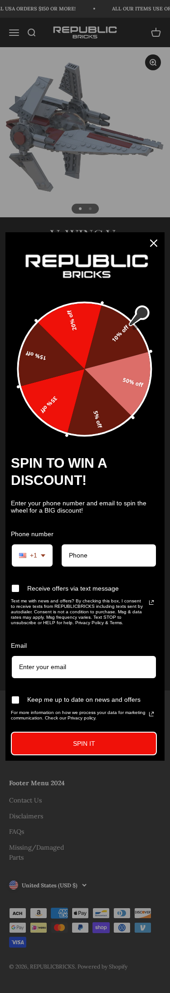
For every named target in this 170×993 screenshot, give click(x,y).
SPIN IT (84, 743)
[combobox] (32, 555)
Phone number (32, 534)
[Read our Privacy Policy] (151, 602)
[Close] (154, 243)
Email (19, 645)
